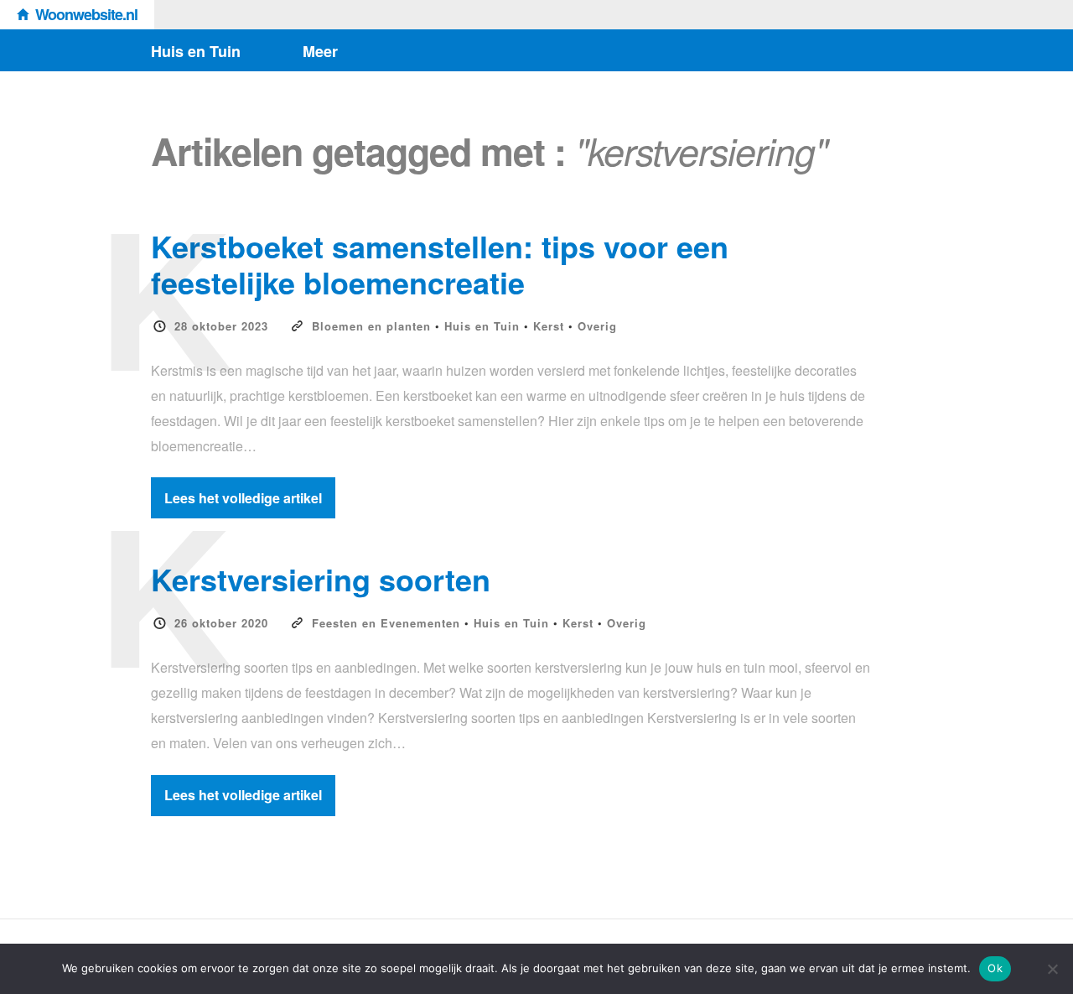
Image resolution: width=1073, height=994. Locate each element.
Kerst (548, 326)
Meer (320, 51)
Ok (995, 968)
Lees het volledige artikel (243, 497)
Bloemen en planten (371, 326)
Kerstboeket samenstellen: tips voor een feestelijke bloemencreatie (439, 264)
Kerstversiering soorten (320, 579)
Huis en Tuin (196, 51)
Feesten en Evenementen (386, 623)
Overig (597, 326)
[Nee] (1052, 968)
